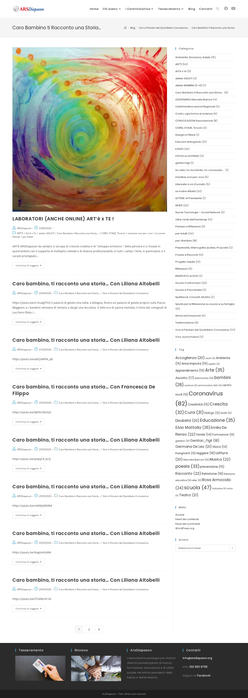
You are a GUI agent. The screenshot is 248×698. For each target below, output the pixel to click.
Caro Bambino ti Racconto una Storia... (77, 233)
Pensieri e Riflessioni (188, 226)
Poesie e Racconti (186, 255)
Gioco (219, 447)
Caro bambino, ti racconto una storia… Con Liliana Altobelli (85, 283)
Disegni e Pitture (185, 135)
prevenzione (212, 467)
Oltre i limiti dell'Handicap (191, 219)
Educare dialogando (188, 142)
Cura (194, 412)
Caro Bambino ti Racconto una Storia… (199, 92)
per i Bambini (183, 240)
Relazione (212, 473)
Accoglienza (190, 357)
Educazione (217, 420)
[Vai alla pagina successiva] (99, 629)
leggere (205, 453)
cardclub (190, 385)
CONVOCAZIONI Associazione (194, 121)
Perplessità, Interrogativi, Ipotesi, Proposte (201, 247)
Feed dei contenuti (187, 519)
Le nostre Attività (185, 191)
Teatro (188, 495)
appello (214, 363)
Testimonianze (184, 322)
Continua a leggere (30, 264)
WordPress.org (184, 528)
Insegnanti (185, 453)
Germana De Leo (193, 446)
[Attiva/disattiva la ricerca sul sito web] (217, 9)
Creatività (198, 404)
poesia (187, 466)
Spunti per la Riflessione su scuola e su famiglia (204, 304)
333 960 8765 (198, 667)
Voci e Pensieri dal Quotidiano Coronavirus (126, 293)
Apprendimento (190, 370)
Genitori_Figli (204, 440)
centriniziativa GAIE (210, 385)
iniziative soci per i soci (140, 233)
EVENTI (179, 149)
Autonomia (204, 378)
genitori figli (182, 163)
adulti (210, 358)
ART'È (20, 233)
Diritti (226, 413)
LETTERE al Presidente (188, 198)
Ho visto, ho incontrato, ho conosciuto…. (200, 170)
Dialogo (212, 413)
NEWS (179, 205)
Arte (215, 370)
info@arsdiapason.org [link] (197, 658)
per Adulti (28, 236)
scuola (198, 487)
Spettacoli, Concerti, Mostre (192, 297)
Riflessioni (181, 269)
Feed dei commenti (187, 524)
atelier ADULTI (46, 233)
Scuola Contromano (188, 283)
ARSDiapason (24, 228)
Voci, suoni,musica (187, 337)
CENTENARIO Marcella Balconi (193, 99)
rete (197, 480)
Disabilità (187, 420)
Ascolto (184, 378)
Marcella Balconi (196, 459)
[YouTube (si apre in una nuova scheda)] (233, 8)
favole (204, 434)
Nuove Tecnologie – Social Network (197, 212)
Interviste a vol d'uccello (190, 184)
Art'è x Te (31, 233)
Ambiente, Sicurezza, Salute (192, 57)
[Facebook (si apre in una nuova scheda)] (226, 8)
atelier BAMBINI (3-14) (188, 85)
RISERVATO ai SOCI (187, 276)
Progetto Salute (185, 262)
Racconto (188, 473)
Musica (220, 459)
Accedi (179, 515)
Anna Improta (195, 364)
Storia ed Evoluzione (188, 316)
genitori (182, 441)
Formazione (223, 435)
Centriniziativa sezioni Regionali (195, 106)
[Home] (125, 27)
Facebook (203, 675)
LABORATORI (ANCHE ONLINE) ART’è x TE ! (63, 219)
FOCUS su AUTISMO (187, 156)
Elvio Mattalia (192, 427)
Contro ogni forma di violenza (194, 114)
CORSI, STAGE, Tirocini (113, 233)
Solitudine (219, 488)
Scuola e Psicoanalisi (188, 290)
